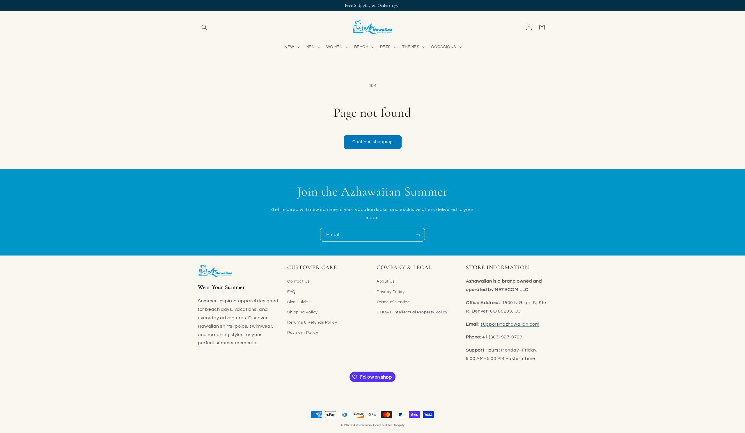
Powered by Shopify (389, 425)
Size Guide (297, 302)
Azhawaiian (362, 425)
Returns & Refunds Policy (312, 322)
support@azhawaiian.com (509, 324)
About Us (386, 281)
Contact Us (298, 281)
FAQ (291, 292)
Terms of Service (393, 302)
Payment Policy (302, 333)
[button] (204, 27)
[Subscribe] (418, 235)
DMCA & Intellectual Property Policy (412, 312)
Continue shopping (372, 142)
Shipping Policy (302, 312)
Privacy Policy (391, 292)
